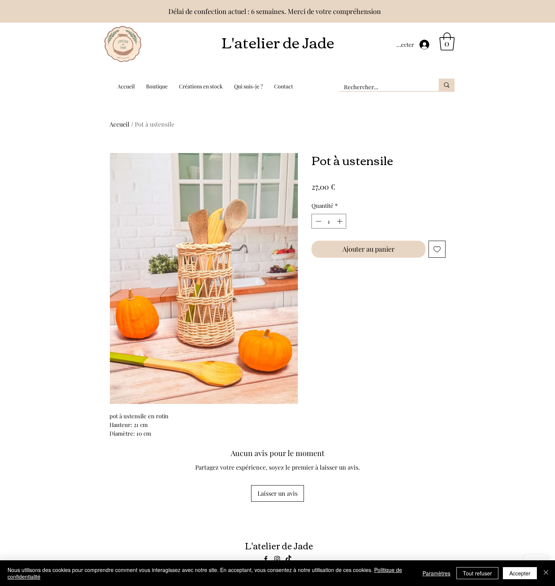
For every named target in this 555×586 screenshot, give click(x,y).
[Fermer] (545, 573)
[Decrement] (318, 221)
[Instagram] (277, 559)
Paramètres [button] (436, 573)
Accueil (119, 124)
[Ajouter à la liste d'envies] (437, 249)
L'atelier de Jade (277, 42)
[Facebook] (266, 559)
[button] (447, 41)
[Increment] (340, 221)
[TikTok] (288, 559)
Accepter (519, 573)
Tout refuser (477, 573)
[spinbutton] (329, 221)
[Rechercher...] (447, 85)
